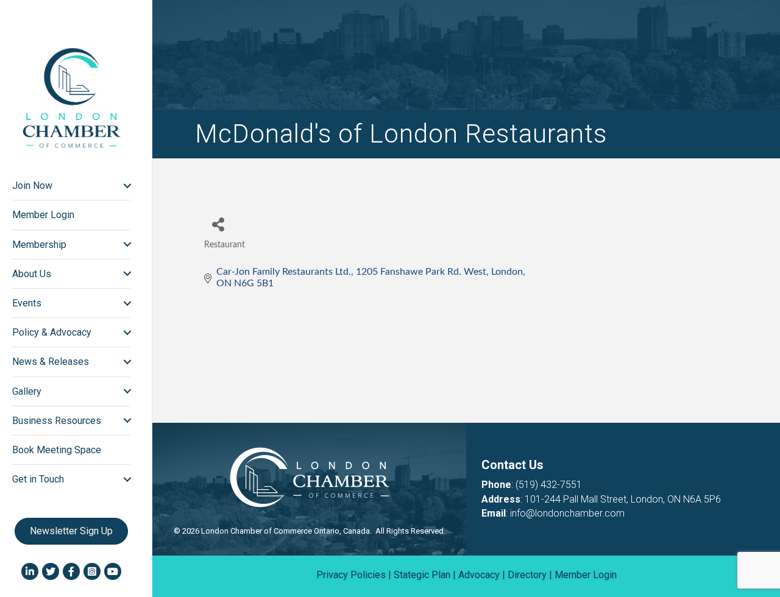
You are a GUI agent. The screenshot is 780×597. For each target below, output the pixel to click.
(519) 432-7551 (549, 484)
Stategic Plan (422, 575)
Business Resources (56, 420)
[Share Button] (218, 224)
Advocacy (479, 575)
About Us (31, 274)
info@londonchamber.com (567, 513)
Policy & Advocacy (51, 332)
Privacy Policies (351, 575)
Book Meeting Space (56, 450)
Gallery (26, 391)
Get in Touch (38, 479)
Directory (527, 575)
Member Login (43, 215)
